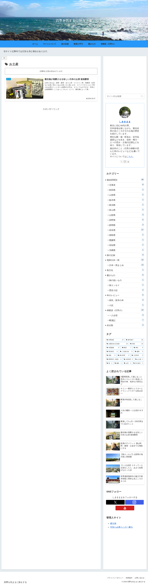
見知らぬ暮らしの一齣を (121, 527)
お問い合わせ (139, 578)
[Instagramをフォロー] (124, 161)
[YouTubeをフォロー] (128, 161)
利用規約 (129, 578)
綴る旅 (113, 523)
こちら (130, 156)
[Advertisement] (51, 127)
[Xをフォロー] (121, 161)
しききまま (125, 121)
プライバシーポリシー (115, 578)
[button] (142, 96)
